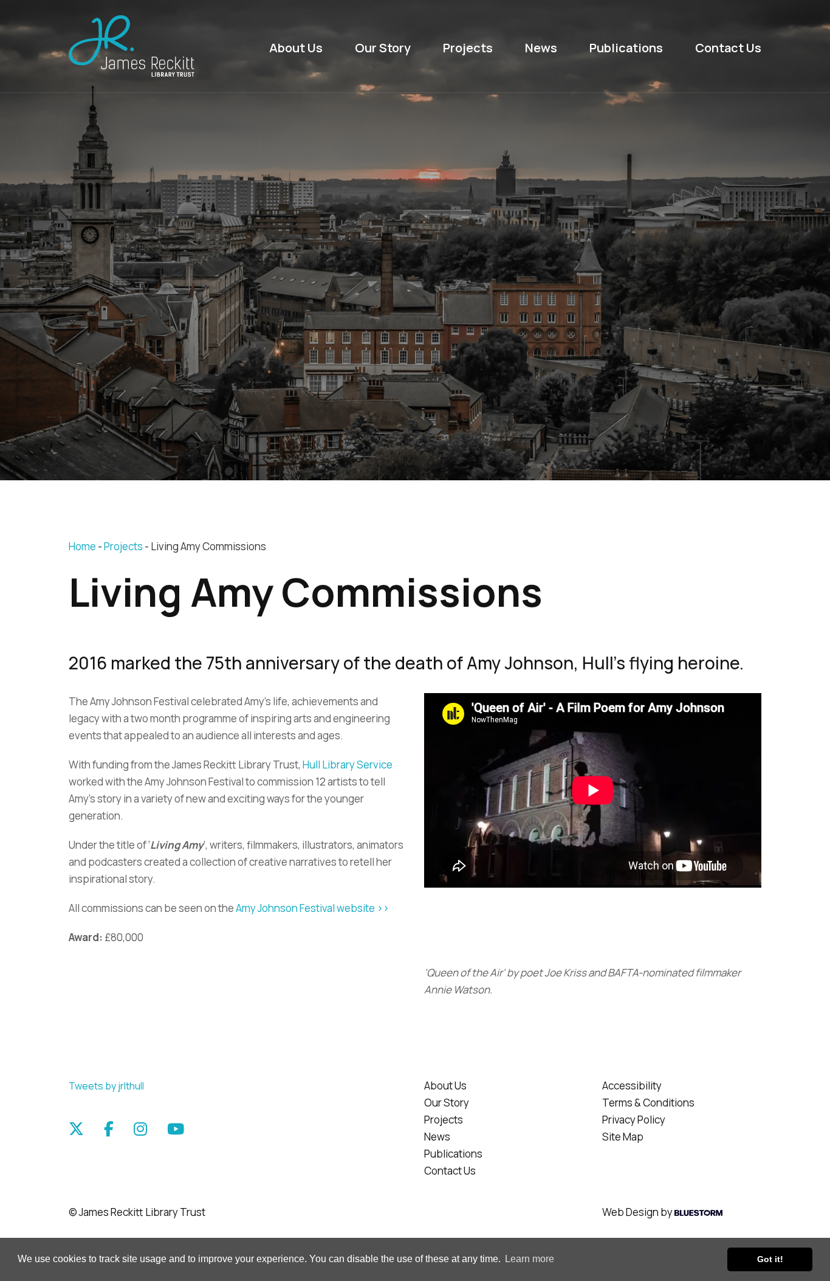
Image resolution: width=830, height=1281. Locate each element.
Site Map (622, 1137)
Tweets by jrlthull (106, 1086)
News (541, 48)
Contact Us (728, 48)
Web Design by (638, 1212)
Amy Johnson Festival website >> (312, 908)
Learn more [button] (529, 1259)
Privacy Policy (633, 1120)
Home (82, 546)
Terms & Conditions (648, 1103)
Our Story (383, 48)
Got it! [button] (770, 1259)
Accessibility (632, 1086)
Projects (468, 48)
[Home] (148, 46)
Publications (626, 48)
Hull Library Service (348, 765)
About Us (296, 48)
